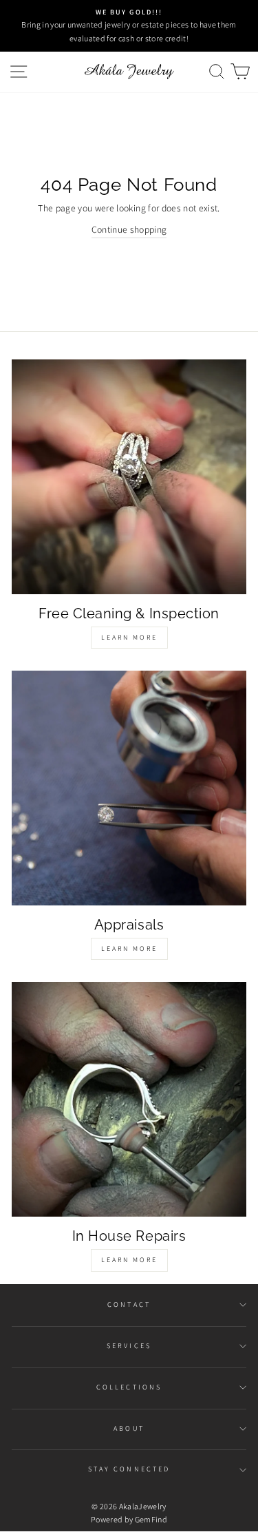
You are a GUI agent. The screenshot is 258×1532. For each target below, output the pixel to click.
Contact (128, 1304)
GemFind (151, 1519)
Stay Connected (129, 1469)
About (129, 1428)
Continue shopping (129, 229)
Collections (129, 1387)
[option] (129, 26)
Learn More (129, 637)
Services (129, 1345)
